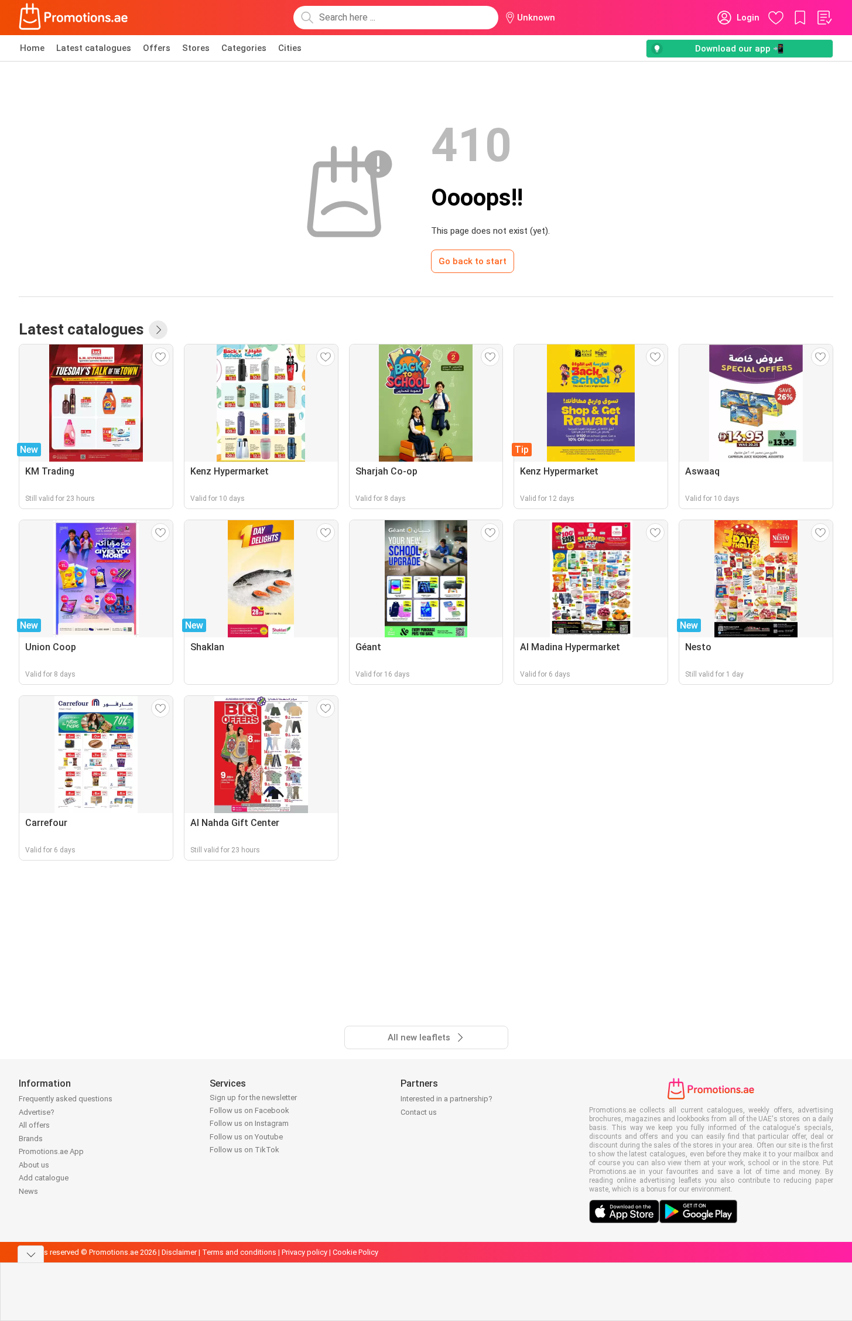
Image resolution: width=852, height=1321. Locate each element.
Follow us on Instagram (249, 1123)
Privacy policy (304, 1252)
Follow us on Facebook (249, 1110)
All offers (34, 1125)
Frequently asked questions (65, 1098)
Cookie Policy (355, 1252)
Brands (31, 1138)
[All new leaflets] (158, 329)
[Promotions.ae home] (74, 17)
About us (34, 1164)
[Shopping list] (824, 17)
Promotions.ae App (51, 1151)
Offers (156, 48)
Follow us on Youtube (246, 1136)
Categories (243, 48)
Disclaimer (179, 1252)
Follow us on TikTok (244, 1149)
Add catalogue (44, 1177)
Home (32, 48)
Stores (196, 48)
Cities (290, 48)
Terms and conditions (239, 1252)
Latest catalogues (93, 48)
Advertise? (36, 1112)
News (28, 1191)
